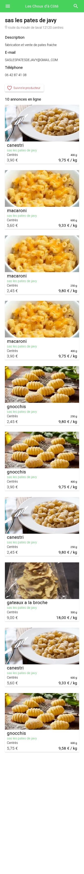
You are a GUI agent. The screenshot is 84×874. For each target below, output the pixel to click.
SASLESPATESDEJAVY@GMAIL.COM (31, 60)
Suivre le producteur (27, 88)
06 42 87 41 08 (16, 75)
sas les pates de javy (22, 150)
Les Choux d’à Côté (41, 6)
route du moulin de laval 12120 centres (35, 28)
